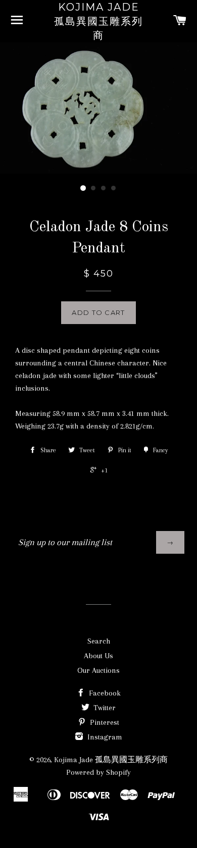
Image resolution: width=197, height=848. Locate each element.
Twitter (103, 707)
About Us (98, 655)
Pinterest (103, 722)
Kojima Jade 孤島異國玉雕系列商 (98, 21)
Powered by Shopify (98, 772)
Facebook (104, 693)
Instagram (103, 736)
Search (98, 641)
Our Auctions (98, 670)
